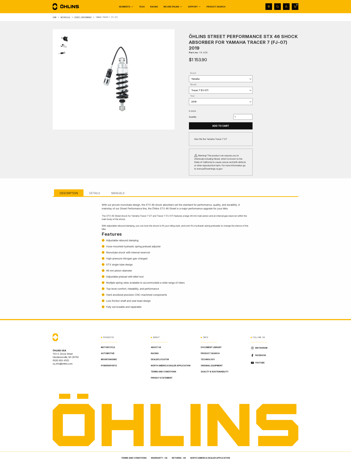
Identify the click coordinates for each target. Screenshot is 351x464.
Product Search (210, 353)
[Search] (277, 6)
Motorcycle (65, 17)
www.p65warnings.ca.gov (210, 168)
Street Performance (83, 17)
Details (94, 193)
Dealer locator (160, 359)
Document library (211, 347)
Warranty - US (159, 458)
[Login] (286, 6)
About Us (156, 347)
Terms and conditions (163, 371)
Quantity (192, 117)
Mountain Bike (109, 359)
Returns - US (179, 458)
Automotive (107, 353)
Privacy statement (161, 378)
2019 (193, 101)
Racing (155, 353)
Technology (208, 359)
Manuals (118, 193)
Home (54, 17)
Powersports (109, 365)
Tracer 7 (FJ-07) (199, 90)
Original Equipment (212, 365)
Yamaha (195, 78)
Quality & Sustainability (214, 371)
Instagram (261, 348)
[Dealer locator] (268, 6)
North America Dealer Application (170, 365)
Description (69, 193)
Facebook (260, 355)
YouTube (260, 362)
